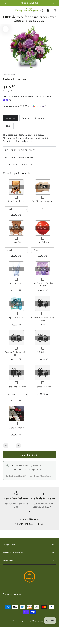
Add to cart (29, 455)
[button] (41, 10)
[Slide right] (53, 3)
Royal (8, 125)
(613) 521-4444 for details (31, 524)
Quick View (16, 187)
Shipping (6, 91)
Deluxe (25, 118)
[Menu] (4, 10)
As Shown (10, 118)
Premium (40, 118)
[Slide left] (5, 3)
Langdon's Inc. (9, 75)
